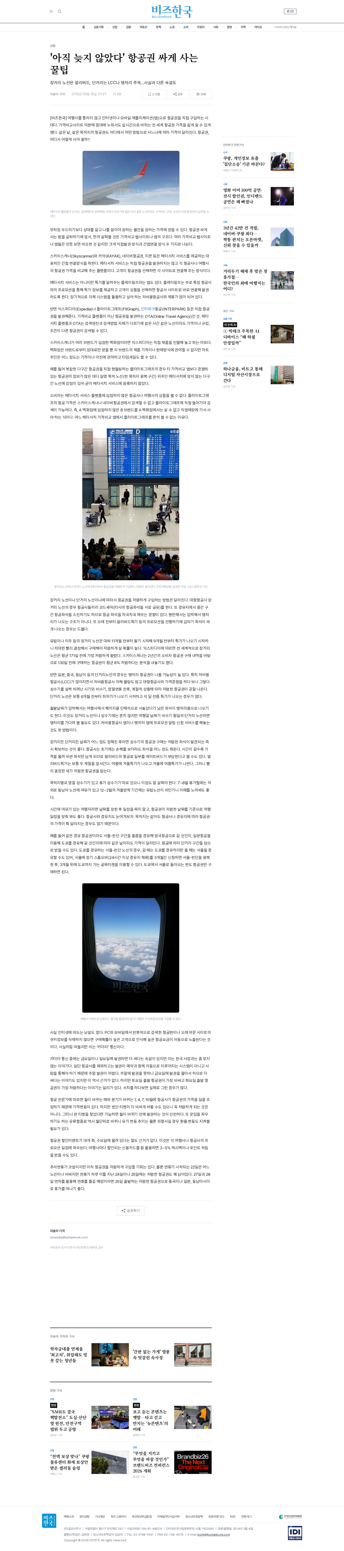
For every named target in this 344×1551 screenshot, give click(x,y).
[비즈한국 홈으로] (172, 11)
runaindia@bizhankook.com (69, 1237)
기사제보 (100, 1516)
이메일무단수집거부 (168, 1516)
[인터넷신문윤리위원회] (290, 1517)
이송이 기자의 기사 (62, 1336)
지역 (243, 27)
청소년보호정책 (194, 1516)
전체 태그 (246, 1516)
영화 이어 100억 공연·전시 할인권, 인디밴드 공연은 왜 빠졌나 (243, 196)
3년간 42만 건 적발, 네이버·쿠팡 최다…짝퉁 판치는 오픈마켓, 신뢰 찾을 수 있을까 (243, 236)
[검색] (59, 11)
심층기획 (99, 27)
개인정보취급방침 (142, 1516)
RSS (232, 1516)
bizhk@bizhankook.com (213, 1534)
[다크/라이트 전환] (51, 11)
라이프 (258, 27)
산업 (114, 27)
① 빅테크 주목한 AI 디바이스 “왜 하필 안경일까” (241, 334)
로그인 (290, 11)
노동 (172, 27)
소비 (185, 27)
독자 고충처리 (118, 1516)
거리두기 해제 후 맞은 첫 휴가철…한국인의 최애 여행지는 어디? (245, 280)
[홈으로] (49, 1521)
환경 (229, 27)
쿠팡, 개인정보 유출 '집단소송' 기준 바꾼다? (244, 161)
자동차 (201, 27)
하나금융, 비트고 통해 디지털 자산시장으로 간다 (243, 374)
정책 (158, 27)
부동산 (143, 27)
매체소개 (69, 1516)
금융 (128, 27)
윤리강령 (84, 1516)
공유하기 (133, 1210)
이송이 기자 (57, 94)
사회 (215, 27)
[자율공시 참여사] (295, 1533)
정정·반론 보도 (216, 1516)
